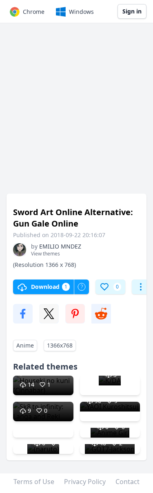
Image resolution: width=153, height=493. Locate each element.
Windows (81, 11)
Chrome (33, 11)
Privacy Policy (85, 481)
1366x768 (60, 345)
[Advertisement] (76, 112)
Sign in (132, 11)
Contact (127, 481)
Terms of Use (33, 481)
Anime (25, 345)
